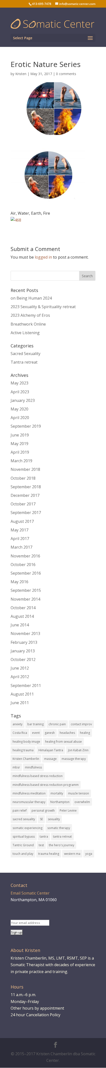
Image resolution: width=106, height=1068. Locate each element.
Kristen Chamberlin (26, 759)
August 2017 (22, 521)
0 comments (66, 73)
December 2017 (25, 495)
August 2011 (22, 694)
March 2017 (21, 547)
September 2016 (26, 573)
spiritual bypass (24, 836)
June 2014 (20, 625)
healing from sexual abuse (63, 741)
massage (50, 759)
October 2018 (23, 478)
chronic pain (57, 724)
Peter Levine (68, 810)
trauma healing (48, 854)
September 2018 (26, 486)
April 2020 (20, 417)
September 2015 (26, 590)
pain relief (20, 810)
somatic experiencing (27, 828)
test (41, 845)
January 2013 (23, 651)
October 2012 (23, 659)
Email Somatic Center (30, 893)
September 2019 (26, 426)
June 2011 (20, 702)
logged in (43, 257)
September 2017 (26, 512)
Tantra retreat (24, 362)
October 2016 (23, 564)
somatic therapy (58, 828)
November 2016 (25, 556)
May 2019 (19, 443)
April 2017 (20, 538)
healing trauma (23, 750)
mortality (57, 793)
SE (41, 819)
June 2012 (20, 668)
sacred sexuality (24, 819)
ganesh (50, 733)
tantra (44, 836)
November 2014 (25, 599)
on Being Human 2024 (31, 298)
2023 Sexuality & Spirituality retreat (43, 306)
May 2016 (19, 581)
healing (85, 733)
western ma (72, 854)
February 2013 (24, 642)
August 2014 (22, 616)
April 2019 (20, 452)
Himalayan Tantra (50, 750)
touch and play (23, 854)
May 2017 (19, 530)
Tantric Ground (23, 845)
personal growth (43, 810)
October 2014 (23, 607)
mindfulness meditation (29, 793)
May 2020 (19, 409)
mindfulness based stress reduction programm (46, 785)
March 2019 (21, 460)
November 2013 (25, 633)
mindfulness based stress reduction (38, 776)
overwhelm (82, 802)
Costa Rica (20, 733)
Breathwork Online (28, 324)
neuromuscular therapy (29, 802)
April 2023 (20, 392)
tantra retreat (62, 836)
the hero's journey (61, 845)
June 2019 (20, 435)
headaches (67, 733)
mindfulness (33, 767)
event (36, 733)
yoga (88, 854)
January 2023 (23, 400)
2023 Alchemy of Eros (30, 315)
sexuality (54, 819)
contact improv (81, 724)
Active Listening (25, 332)
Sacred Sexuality (25, 353)
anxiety (17, 724)
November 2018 (25, 469)
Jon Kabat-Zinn (78, 750)
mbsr (16, 767)
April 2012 (20, 676)
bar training (35, 724)
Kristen (20, 73)
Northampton (60, 802)
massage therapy (74, 759)
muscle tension (78, 793)
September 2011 (26, 685)
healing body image (26, 741)
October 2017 (23, 504)
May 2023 (19, 383)
